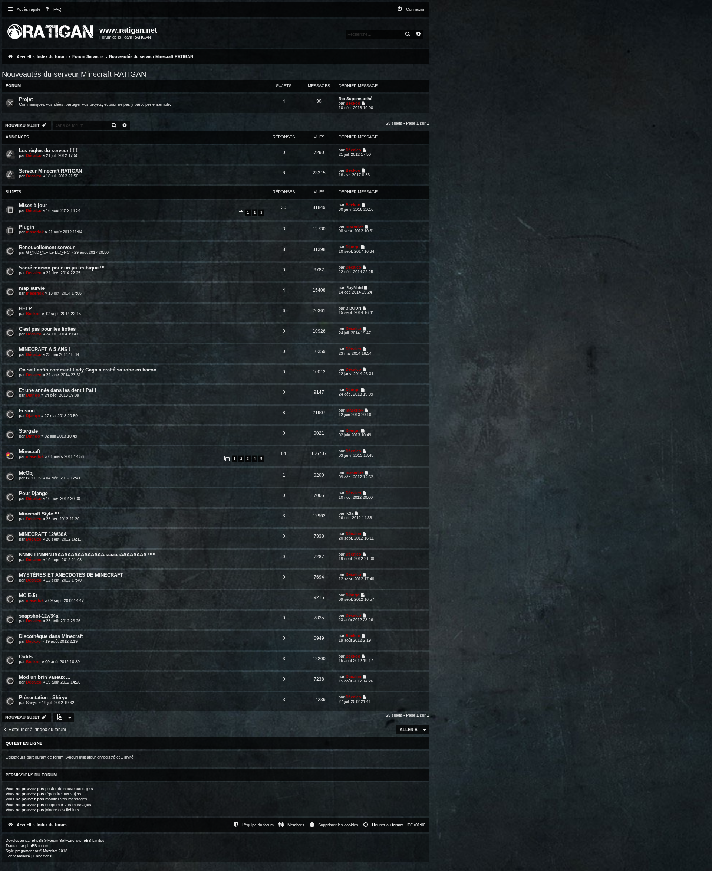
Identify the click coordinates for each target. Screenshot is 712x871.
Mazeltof (50, 851)
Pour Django (33, 493)
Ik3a (349, 513)
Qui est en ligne (24, 743)
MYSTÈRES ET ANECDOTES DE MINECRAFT (71, 575)
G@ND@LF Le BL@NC (48, 252)
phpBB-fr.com (36, 846)
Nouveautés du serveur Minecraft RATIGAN (74, 74)
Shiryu (31, 702)
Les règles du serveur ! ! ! (48, 150)
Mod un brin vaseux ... (44, 677)
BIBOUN (353, 308)
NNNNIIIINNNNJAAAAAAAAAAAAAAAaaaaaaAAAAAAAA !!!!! (87, 554)
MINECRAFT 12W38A (43, 534)
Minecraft (29, 451)
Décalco (34, 155)
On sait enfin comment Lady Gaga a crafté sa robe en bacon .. (90, 370)
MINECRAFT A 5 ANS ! (44, 349)
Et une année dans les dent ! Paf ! (57, 390)
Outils (26, 656)
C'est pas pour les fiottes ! (49, 329)
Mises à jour (33, 205)
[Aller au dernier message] (364, 150)
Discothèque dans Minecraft (51, 636)
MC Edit (28, 595)
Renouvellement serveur (47, 247)
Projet (26, 99)
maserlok (35, 232)
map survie (31, 288)
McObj (26, 473)
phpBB (38, 840)
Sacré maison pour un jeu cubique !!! (62, 268)
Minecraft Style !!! (39, 514)
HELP (25, 308)
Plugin (26, 227)
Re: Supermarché (355, 98)
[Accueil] (51, 30)
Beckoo (353, 103)
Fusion (27, 410)
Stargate (28, 431)
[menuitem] (52, 9)
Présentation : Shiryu (43, 697)
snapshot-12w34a (38, 616)
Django (353, 247)
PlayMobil (354, 287)
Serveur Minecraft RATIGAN (50, 171)
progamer (23, 851)
